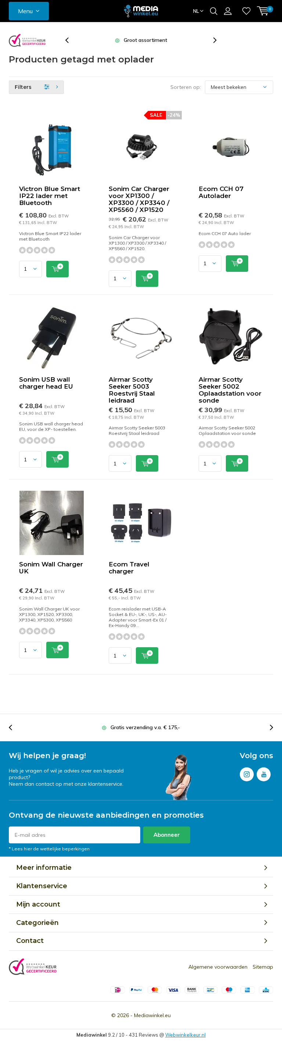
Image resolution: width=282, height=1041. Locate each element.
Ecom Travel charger (129, 568)
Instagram (247, 774)
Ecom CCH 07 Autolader (221, 192)
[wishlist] (246, 11)
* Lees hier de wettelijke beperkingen (49, 848)
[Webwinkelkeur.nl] (27, 40)
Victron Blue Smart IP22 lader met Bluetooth (49, 195)
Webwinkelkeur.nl (185, 1035)
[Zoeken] (213, 11)
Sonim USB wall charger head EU (46, 383)
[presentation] (70, 40)
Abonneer (166, 834)
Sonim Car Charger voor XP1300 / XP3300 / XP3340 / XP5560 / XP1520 (139, 199)
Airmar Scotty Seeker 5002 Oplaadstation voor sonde (230, 390)
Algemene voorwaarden (217, 966)
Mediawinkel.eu (152, 1015)
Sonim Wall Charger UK (51, 568)
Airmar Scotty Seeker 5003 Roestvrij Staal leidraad (132, 390)
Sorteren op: (185, 87)
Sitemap (263, 966)
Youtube (264, 774)
